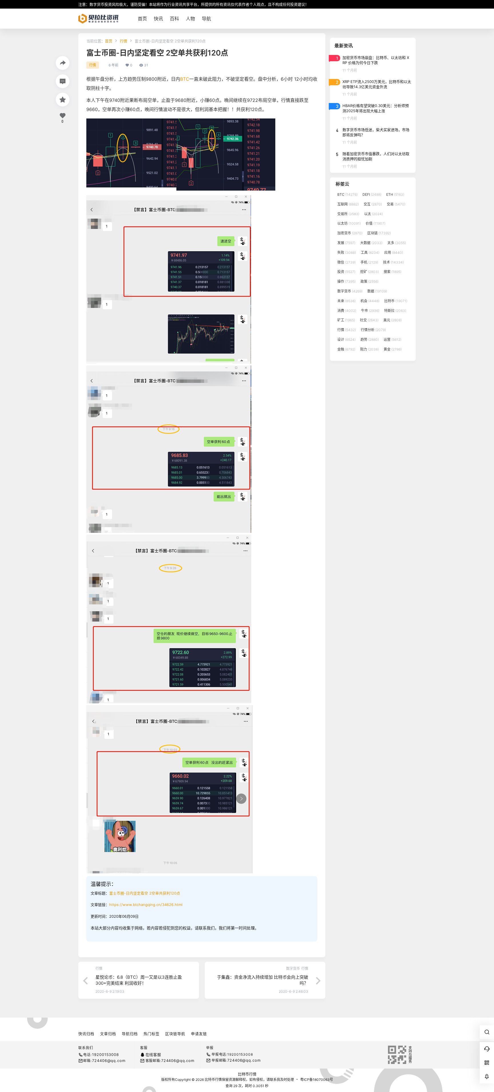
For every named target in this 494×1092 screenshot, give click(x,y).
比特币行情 (247, 1074)
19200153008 (105, 1054)
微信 (346, 262)
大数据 (371, 243)
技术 (393, 262)
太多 (396, 243)
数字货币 (349, 291)
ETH (395, 194)
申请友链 (199, 1033)
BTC (184, 79)
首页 (108, 41)
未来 (346, 301)
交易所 (348, 214)
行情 (123, 41)
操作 (346, 281)
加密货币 (349, 233)
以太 (373, 214)
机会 (369, 301)
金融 (346, 349)
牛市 (370, 310)
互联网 (348, 204)
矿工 (346, 320)
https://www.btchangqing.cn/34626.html (145, 904)
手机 (369, 262)
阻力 (369, 349)
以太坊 (349, 223)
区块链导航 (175, 1033)
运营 (392, 339)
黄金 (393, 349)
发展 (346, 243)
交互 (373, 204)
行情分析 (373, 330)
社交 (369, 320)
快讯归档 (86, 1033)
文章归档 (108, 1033)
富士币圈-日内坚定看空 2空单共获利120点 (144, 893)
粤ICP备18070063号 (316, 1079)
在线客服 (153, 1054)
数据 (377, 291)
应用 (393, 252)
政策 (369, 281)
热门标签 (152, 1033)
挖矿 (369, 272)
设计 (346, 339)
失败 (346, 252)
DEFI (371, 194)
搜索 (392, 272)
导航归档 (130, 1033)
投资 (346, 272)
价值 (375, 223)
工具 (370, 252)
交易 (396, 204)
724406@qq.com (108, 1060)
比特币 (395, 301)
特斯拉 (395, 310)
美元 (392, 320)
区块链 (379, 233)
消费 (346, 310)
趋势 (369, 339)
